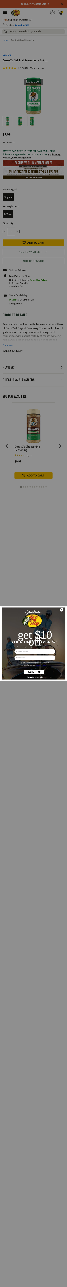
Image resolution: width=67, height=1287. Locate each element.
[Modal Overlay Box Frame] (33, 643)
